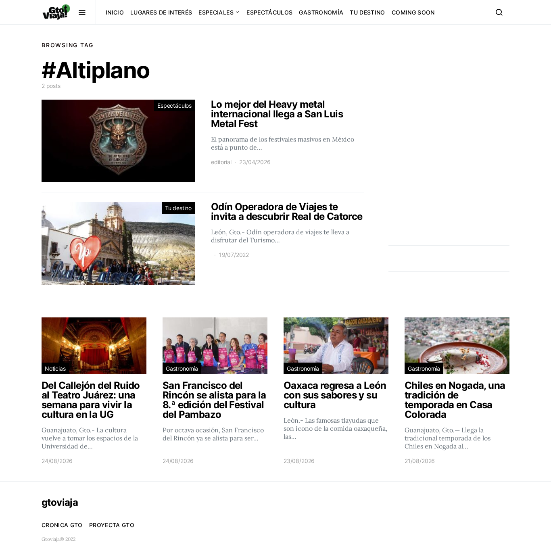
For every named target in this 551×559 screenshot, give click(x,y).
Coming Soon (413, 12)
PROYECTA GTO (111, 524)
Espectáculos (269, 12)
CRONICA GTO (62, 524)
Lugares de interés (161, 12)
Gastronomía (321, 12)
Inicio (115, 12)
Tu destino (367, 12)
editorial (221, 162)
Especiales (216, 12)
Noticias (55, 368)
